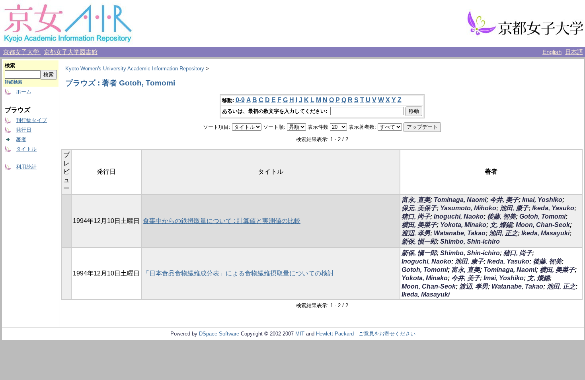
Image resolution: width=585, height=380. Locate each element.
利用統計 (26, 167)
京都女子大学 (22, 52)
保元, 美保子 (419, 208)
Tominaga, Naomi (460, 199)
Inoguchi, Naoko (459, 216)
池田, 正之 (503, 233)
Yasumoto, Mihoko (468, 208)
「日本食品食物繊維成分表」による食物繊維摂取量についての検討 (238, 273)
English (552, 52)
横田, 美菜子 (419, 224)
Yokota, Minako (463, 224)
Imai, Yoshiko (542, 199)
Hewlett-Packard (335, 334)
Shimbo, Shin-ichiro (470, 241)
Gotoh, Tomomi (542, 216)
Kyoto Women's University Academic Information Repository (134, 69)
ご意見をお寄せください (387, 334)
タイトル (26, 149)
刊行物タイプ (31, 120)
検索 (10, 65)
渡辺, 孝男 (416, 233)
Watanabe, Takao (460, 233)
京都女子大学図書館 (71, 52)
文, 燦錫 (501, 224)
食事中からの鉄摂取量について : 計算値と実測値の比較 (221, 220)
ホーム (23, 92)
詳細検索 (13, 81)
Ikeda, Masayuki (545, 233)
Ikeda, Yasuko (553, 208)
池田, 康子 (514, 208)
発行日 (23, 130)
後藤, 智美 (501, 216)
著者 (21, 139)
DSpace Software (219, 334)
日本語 (574, 52)
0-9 (240, 100)
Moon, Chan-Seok (543, 224)
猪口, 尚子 (416, 216)
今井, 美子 (504, 199)
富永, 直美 (416, 199)
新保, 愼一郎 (419, 241)
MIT (299, 334)
